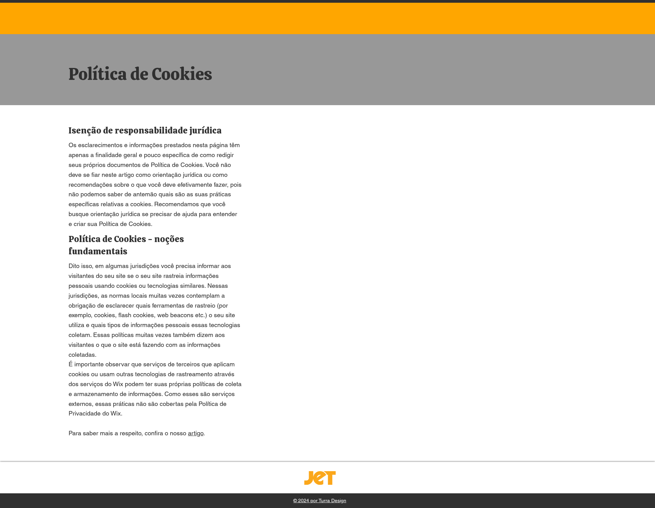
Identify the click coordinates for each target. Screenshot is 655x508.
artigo (195, 433)
